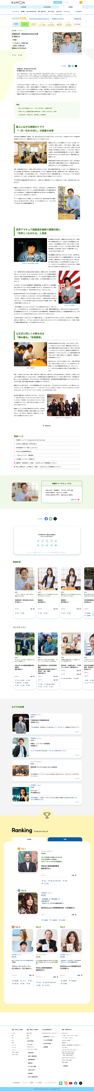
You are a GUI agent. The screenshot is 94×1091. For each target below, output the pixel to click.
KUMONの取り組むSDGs (31, 11)
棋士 (15, 55)
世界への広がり (51, 11)
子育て (41, 684)
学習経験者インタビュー (16, 24)
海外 (18, 685)
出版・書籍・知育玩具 (50, 684)
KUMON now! (59, 11)
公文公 (45, 880)
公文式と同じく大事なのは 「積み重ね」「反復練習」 (33, 115)
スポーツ (24, 980)
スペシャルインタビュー (24, 24)
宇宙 (46, 686)
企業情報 (70, 7)
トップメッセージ (15, 11)
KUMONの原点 (47, 7)
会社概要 (22, 11)
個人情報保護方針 (16, 1082)
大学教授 (26, 682)
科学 (41, 686)
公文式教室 (88, 615)
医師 (87, 680)
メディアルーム (67, 11)
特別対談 (76, 678)
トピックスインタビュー (33, 24)
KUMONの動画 (77, 24)
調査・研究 (19, 682)
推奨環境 (31, 1082)
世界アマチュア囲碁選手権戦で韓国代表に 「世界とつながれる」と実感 (37, 111)
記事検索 (76, 19)
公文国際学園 (54, 920)
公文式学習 (23, 7)
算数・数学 (16, 983)
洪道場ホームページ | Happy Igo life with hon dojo (30, 440)
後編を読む (48, 426)
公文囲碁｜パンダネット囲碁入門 (25, 459)
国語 (66, 880)
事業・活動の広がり (42, 11)
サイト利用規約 (38, 1082)
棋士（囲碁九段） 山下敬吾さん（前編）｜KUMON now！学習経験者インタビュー (39, 467)
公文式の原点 (68, 25)
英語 (28, 685)
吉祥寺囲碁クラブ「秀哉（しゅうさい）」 (27, 447)
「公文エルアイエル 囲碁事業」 (25, 455)
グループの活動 (42, 25)
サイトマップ (24, 1082)
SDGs (29, 680)
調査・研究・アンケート (59, 25)
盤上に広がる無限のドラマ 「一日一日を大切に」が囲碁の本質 (35, 108)
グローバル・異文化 (20, 680)
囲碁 (21, 55)
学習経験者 (88, 613)
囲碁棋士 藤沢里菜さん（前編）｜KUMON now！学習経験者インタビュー (37, 463)
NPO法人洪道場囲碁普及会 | (24, 451)
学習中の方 (58, 2)
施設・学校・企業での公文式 (55, 880)
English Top (79, 11)
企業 (23, 685)
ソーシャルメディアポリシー (50, 1082)
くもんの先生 (46, 883)
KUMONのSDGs (51, 25)
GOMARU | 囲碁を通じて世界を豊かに (26, 444)
